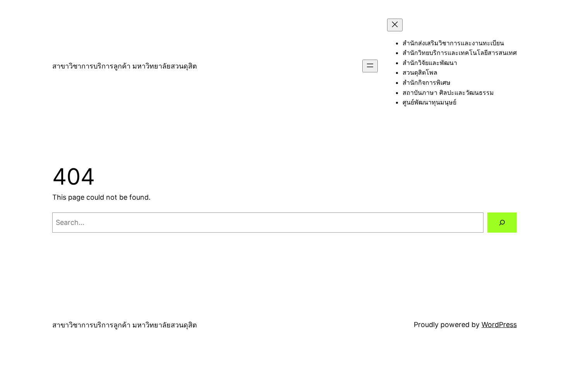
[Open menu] (370, 66)
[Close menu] (395, 25)
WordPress (499, 324)
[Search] (502, 222)
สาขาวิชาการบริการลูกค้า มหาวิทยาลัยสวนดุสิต (124, 66)
